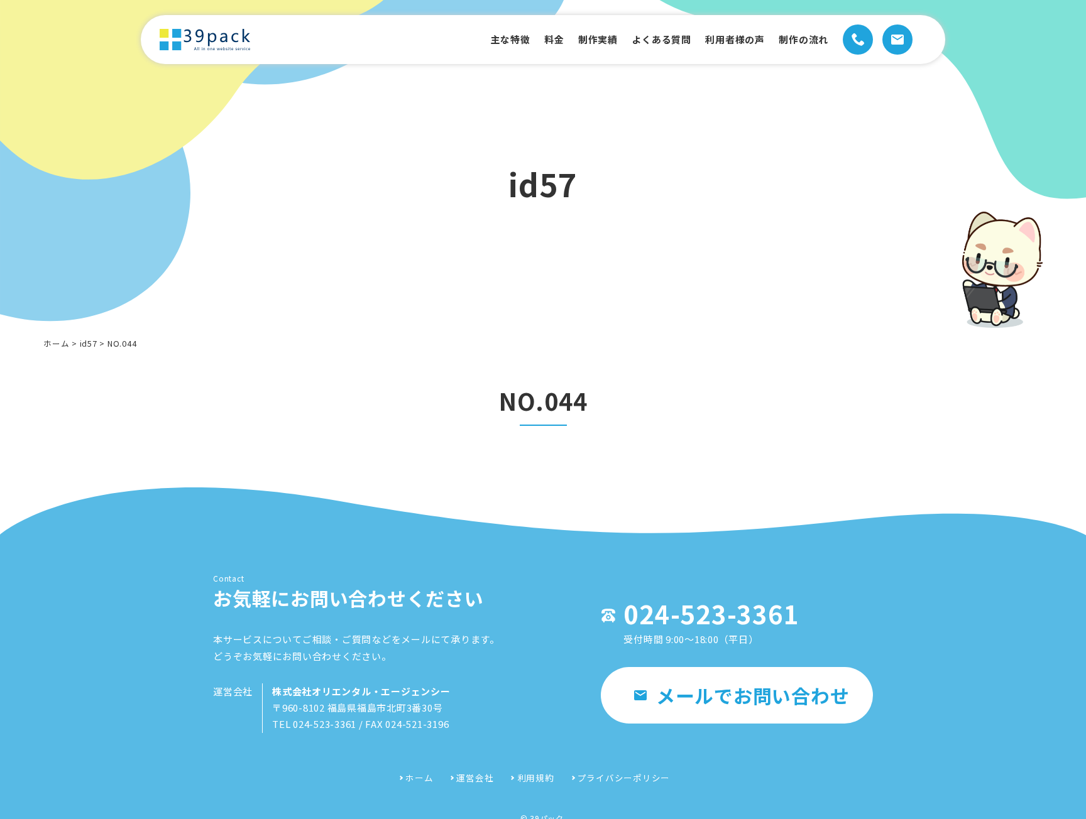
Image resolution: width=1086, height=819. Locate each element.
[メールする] (897, 39)
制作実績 (598, 39)
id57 (88, 343)
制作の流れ (803, 39)
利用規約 (535, 777)
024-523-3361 (711, 613)
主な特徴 (510, 39)
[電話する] (858, 39)
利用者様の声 (735, 39)
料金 (554, 39)
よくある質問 (661, 39)
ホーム (56, 343)
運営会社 (474, 777)
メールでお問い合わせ (753, 695)
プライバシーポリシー (624, 777)
